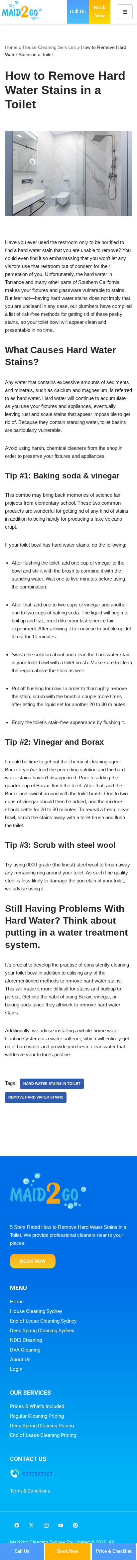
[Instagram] (46, 1525)
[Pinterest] (75, 1525)
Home (11, 47)
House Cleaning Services (49, 47)
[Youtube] (61, 1525)
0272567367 (38, 1474)
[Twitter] (31, 1525)
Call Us (78, 12)
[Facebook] (17, 1525)
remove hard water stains (35, 1097)
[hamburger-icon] (125, 11)
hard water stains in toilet (51, 1084)
